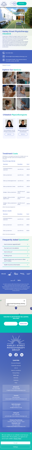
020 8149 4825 (9, 53)
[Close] (29, 435)
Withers (15, 421)
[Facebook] (16, 354)
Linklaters (10, 421)
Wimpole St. (16, 387)
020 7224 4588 (16, 388)
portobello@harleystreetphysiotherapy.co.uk (16, 416)
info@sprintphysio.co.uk (16, 407)
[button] (13, 3)
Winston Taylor (20, 421)
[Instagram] (10, 354)
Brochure (16, 377)
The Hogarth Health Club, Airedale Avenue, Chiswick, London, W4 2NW (16, 60)
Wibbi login (16, 375)
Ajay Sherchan (23, 128)
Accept (15, 443)
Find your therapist (16, 363)
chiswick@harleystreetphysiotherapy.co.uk (16, 56)
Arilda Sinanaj (9, 128)
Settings (15, 447)
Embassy (16, 380)
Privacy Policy (16, 373)
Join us (16, 368)
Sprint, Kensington (16, 404)
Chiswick (16, 395)
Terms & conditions (16, 370)
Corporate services (16, 365)
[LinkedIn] (21, 354)
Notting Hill (16, 413)
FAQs (16, 382)
